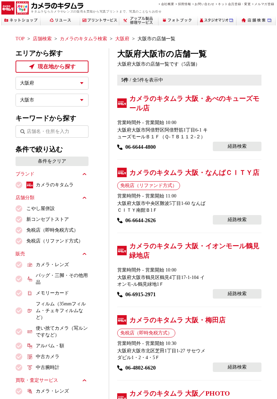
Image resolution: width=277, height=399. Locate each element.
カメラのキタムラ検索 (83, 38)
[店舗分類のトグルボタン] (84, 198)
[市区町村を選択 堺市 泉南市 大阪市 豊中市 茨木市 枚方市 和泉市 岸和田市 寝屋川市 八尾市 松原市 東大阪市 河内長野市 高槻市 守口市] (52, 100)
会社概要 (167, 4)
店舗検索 (42, 38)
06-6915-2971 (140, 294)
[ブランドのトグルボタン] (84, 174)
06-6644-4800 (140, 147)
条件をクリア (52, 161)
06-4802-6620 (140, 368)
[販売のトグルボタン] (84, 254)
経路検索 (237, 146)
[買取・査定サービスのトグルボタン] (84, 380)
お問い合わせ (204, 4)
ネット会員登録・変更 (234, 4)
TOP (20, 38)
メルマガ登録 (264, 4)
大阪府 (122, 38)
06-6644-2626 (140, 220)
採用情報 (184, 4)
